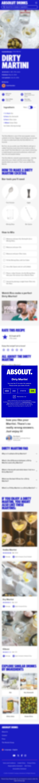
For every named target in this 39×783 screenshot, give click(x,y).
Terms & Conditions (26, 402)
